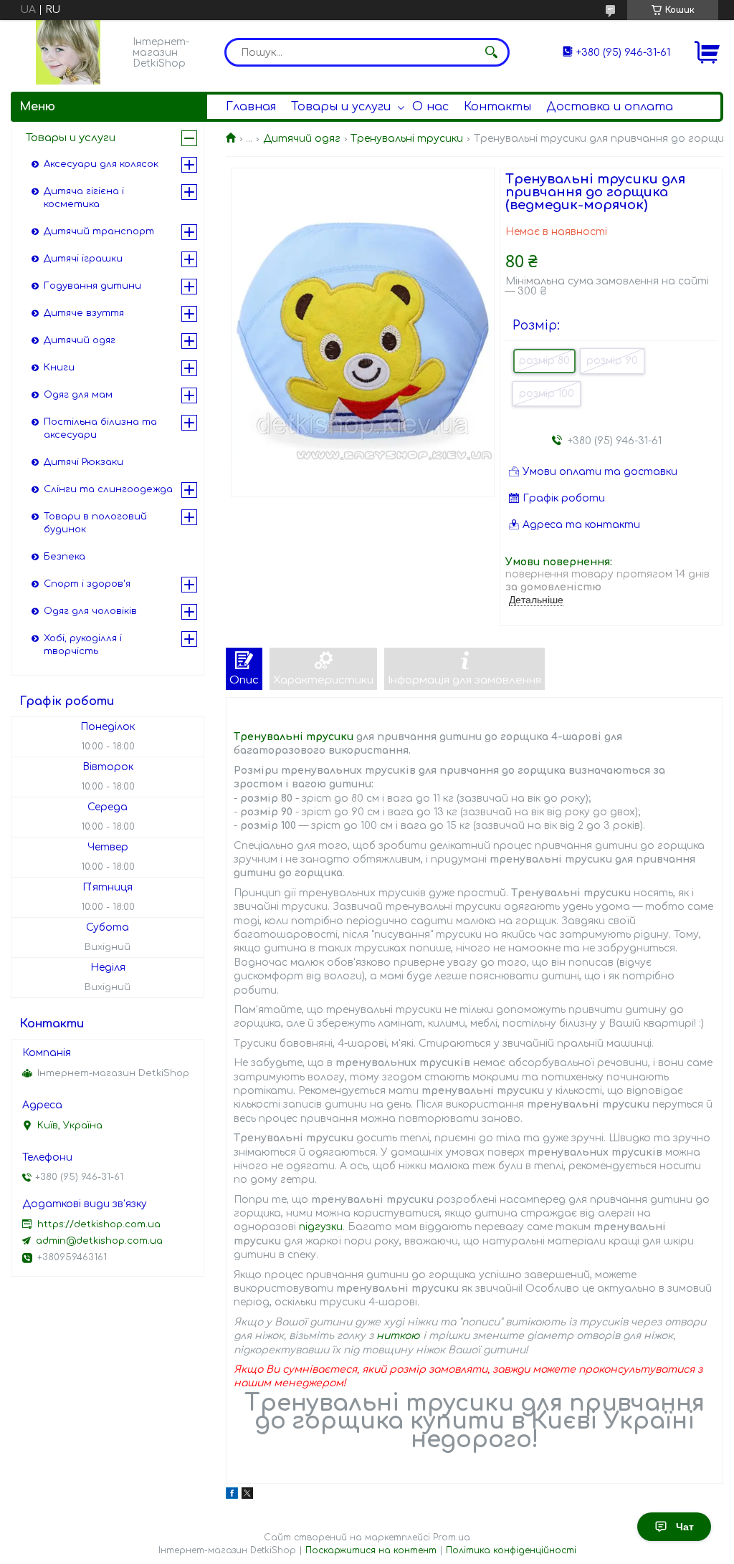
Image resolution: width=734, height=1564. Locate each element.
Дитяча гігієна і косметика (84, 197)
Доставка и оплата (609, 106)
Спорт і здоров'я (87, 584)
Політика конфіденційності (511, 1550)
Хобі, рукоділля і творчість (83, 644)
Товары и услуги (341, 106)
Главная (251, 106)
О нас (430, 106)
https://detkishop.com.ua (99, 1224)
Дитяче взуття (84, 313)
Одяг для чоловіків (90, 611)
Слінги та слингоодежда (108, 489)
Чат (685, 1526)
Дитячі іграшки (83, 259)
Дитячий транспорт (99, 231)
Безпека (64, 557)
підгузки (321, 1227)
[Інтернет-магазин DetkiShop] (68, 52)
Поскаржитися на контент (371, 1550)
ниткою (398, 1335)
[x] (247, 1495)
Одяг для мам (78, 395)
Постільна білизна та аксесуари (100, 428)
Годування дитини (92, 286)
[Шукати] (491, 52)
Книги (59, 368)
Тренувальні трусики (407, 138)
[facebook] (232, 1495)
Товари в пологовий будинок (95, 523)
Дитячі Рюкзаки (83, 462)
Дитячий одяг (301, 138)
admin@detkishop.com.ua (99, 1241)
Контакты (497, 106)
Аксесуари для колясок (101, 164)
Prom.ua (451, 1537)
